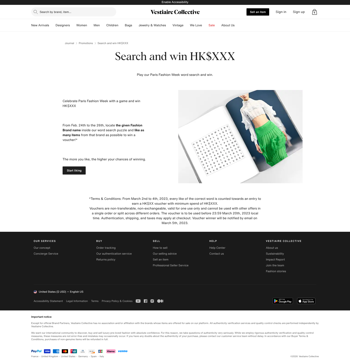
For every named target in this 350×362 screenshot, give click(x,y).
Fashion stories (276, 271)
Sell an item (258, 12)
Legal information (77, 301)
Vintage (177, 25)
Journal (69, 43)
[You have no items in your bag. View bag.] (314, 12)
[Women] (90, 25)
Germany (83, 356)
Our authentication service (114, 254)
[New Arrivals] (52, 25)
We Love (196, 25)
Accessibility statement (48, 301)
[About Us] (237, 25)
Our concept (42, 248)
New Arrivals (40, 25)
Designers (62, 25)
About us (272, 248)
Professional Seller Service (170, 265)
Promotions (86, 43)
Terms (94, 301)
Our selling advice (165, 254)
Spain (94, 356)
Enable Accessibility (175, 2)
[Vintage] (186, 25)
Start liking (74, 170)
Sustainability (275, 254)
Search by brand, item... (55, 12)
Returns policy (105, 259)
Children (112, 25)
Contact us (216, 254)
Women (81, 25)
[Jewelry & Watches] (169, 25)
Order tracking (106, 248)
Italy (102, 356)
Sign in (281, 12)
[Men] (103, 25)
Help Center (217, 248)
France (34, 356)
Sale (212, 25)
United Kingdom (49, 356)
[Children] (121, 25)
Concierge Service (46, 254)
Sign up (299, 12)
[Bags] (135, 25)
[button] (314, 12)
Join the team (275, 265)
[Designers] (73, 25)
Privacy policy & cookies (117, 301)
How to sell (160, 248)
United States (68, 356)
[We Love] (205, 25)
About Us (228, 25)
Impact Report (275, 259)
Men (97, 25)
